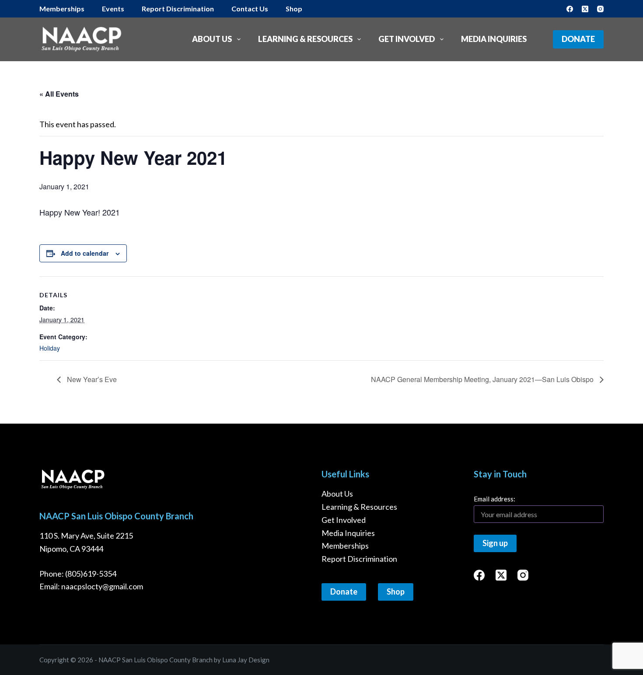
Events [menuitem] (113, 8)
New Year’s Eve (91, 379)
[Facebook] (569, 9)
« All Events (59, 94)
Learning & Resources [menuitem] (305, 39)
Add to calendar (84, 253)
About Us (337, 493)
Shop (396, 591)
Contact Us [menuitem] (249, 8)
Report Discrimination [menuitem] (178, 8)
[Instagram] (600, 9)
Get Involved (344, 520)
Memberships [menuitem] (61, 8)
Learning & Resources (359, 506)
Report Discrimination (359, 559)
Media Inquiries (348, 533)
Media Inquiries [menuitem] (494, 39)
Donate (578, 39)
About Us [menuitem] (212, 39)
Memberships (345, 545)
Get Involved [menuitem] (406, 39)
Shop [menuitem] (294, 8)
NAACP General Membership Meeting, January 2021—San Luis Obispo (483, 379)
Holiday (49, 348)
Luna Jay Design (245, 660)
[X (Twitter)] (585, 9)
